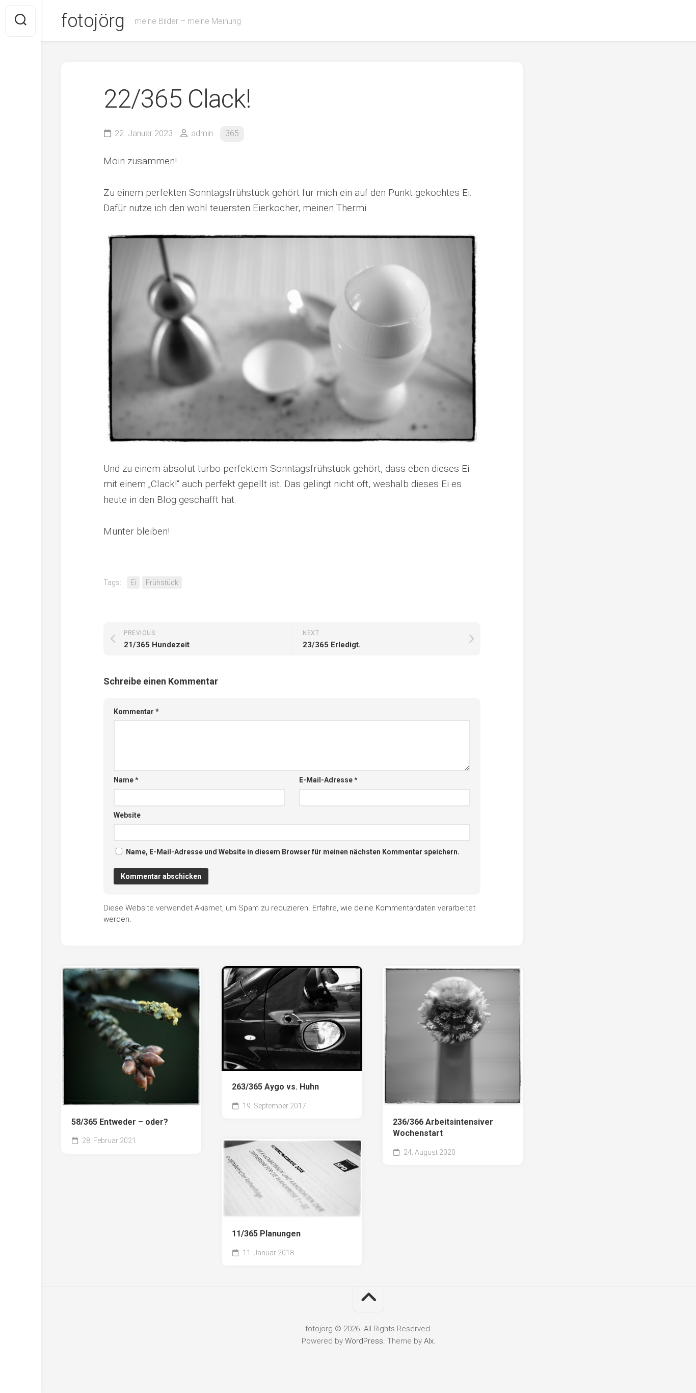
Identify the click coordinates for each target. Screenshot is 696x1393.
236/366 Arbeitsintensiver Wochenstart (443, 1127)
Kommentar (136, 711)
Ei (133, 582)
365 (232, 133)
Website (127, 815)
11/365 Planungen (266, 1233)
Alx (429, 1341)
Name (126, 780)
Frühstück (162, 582)
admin (202, 133)
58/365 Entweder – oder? (119, 1122)
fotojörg (92, 21)
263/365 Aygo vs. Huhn (275, 1087)
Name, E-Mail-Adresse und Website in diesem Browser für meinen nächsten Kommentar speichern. (293, 852)
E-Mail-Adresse (328, 780)
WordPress (364, 1341)
